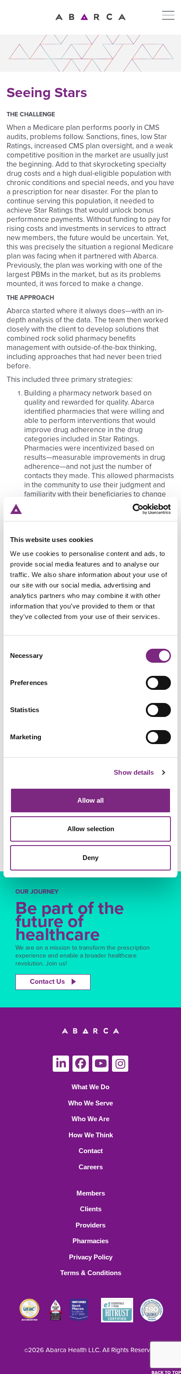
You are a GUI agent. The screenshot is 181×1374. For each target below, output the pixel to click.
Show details (134, 772)
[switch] (158, 683)
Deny (90, 857)
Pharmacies (90, 1241)
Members (90, 1193)
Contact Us (47, 981)
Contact (91, 1150)
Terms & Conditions (90, 1272)
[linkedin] (61, 1064)
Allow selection (90, 828)
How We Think (91, 1135)
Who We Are (90, 1118)
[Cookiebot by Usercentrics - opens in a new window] (132, 509)
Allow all (90, 800)
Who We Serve (90, 1103)
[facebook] (80, 1064)
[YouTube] (100, 1064)
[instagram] (120, 1064)
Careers (91, 1167)
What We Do (90, 1087)
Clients (90, 1209)
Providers (90, 1225)
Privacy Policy (90, 1257)
